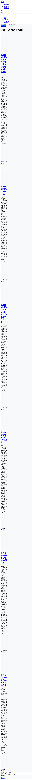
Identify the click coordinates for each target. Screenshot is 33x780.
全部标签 (3, 26)
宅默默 (12, 772)
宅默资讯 (3, 143)
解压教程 (6, 8)
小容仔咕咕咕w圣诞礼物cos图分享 (4, 558)
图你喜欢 (3, 261)
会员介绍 (6, 4)
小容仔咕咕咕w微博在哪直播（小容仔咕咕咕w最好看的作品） (4, 64)
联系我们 (6, 6)
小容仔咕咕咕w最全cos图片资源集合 (4, 680)
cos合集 (3, 750)
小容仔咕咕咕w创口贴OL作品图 (4, 437)
